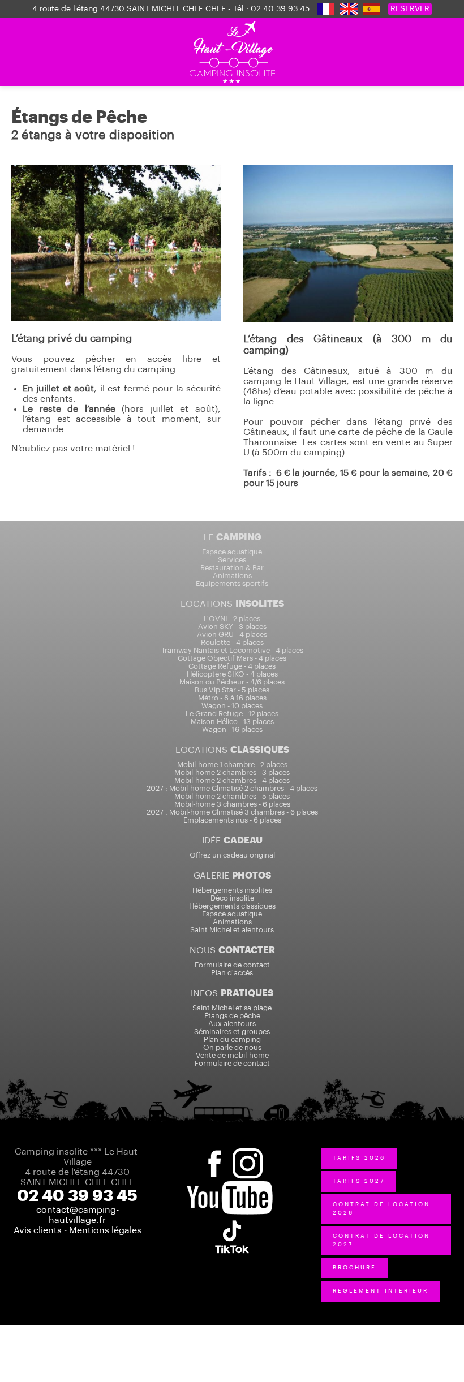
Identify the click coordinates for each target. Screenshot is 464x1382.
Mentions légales (105, 1230)
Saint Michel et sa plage (232, 1007)
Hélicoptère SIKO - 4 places (232, 674)
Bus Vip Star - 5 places (232, 690)
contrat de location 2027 (381, 1240)
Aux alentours (232, 1023)
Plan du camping (232, 1039)
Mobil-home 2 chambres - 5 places (232, 796)
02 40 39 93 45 (280, 9)
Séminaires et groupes (232, 1031)
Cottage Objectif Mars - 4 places (232, 658)
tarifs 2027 (359, 1181)
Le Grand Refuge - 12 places (232, 713)
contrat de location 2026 (381, 1209)
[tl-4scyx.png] (232, 1219)
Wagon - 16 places (232, 729)
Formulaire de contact (232, 964)
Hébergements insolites (232, 890)
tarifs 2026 (359, 1158)
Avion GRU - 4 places (232, 634)
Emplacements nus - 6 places (232, 820)
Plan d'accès (232, 972)
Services (232, 559)
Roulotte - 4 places (232, 642)
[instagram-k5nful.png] (249, 1151)
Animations (232, 575)
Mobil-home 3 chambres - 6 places (232, 804)
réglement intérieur (380, 1291)
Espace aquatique (232, 552)
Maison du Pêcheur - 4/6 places (232, 682)
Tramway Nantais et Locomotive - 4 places (232, 650)
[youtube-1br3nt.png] (230, 1185)
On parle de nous (232, 1047)
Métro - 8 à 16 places (232, 697)
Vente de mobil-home (232, 1055)
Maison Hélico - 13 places (232, 721)
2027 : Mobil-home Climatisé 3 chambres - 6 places (232, 812)
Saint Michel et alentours (232, 929)
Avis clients (38, 1230)
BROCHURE (354, 1268)
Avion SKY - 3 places (232, 626)
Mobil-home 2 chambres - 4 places (232, 780)
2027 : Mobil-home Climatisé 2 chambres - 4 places (232, 788)
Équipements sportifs (232, 583)
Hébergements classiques (232, 906)
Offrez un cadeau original (232, 855)
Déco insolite (232, 898)
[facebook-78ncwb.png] (214, 1151)
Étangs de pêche (232, 1015)
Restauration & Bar (232, 567)
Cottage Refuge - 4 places (232, 666)
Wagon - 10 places (232, 705)
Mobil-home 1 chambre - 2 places (232, 764)
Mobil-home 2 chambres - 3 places (232, 772)
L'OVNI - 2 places (232, 618)
